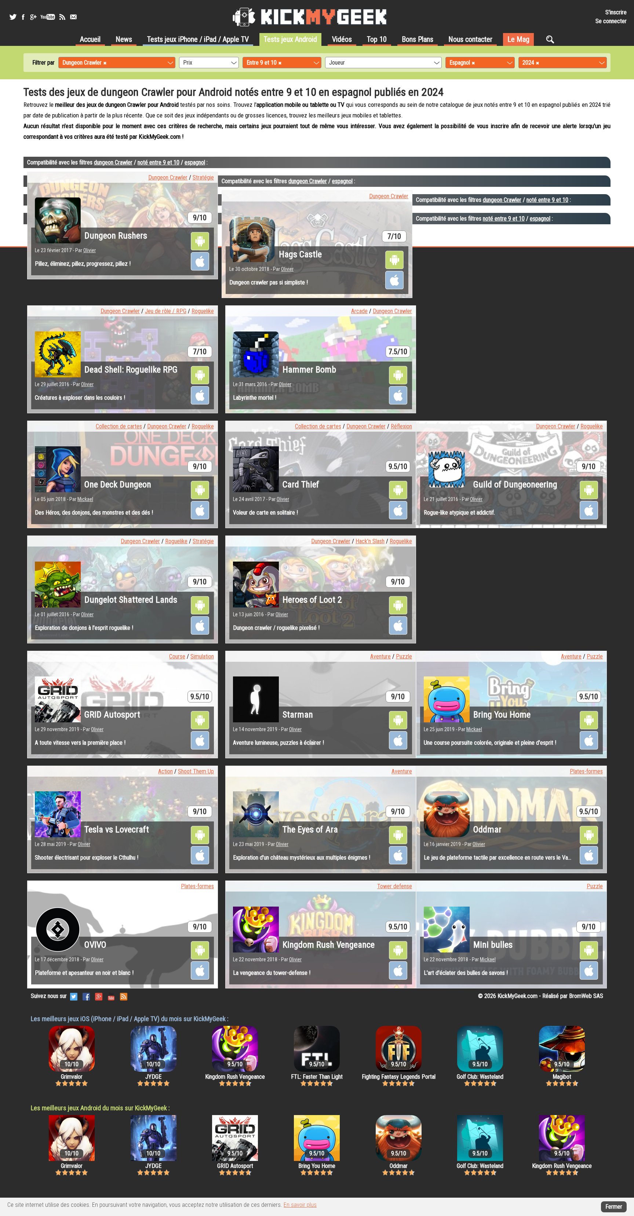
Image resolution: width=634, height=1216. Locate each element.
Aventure (380, 656)
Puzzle (404, 656)
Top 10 (377, 39)
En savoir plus (300, 1204)
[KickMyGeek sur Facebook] (23, 16)
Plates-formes (586, 771)
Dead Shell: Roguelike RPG (131, 369)
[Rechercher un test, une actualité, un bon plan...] (552, 39)
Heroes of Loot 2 (312, 600)
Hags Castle (300, 254)
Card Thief (301, 484)
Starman (298, 714)
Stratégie (203, 177)
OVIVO (95, 945)
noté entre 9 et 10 (158, 162)
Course (177, 656)
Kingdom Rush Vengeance (329, 945)
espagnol (195, 162)
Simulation (202, 656)
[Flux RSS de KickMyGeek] (62, 16)
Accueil (90, 39)
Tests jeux (198, 39)
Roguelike (203, 311)
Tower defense (394, 886)
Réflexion (401, 426)
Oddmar (487, 829)
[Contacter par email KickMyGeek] (73, 16)
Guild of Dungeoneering (515, 484)
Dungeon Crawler (167, 177)
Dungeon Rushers (115, 236)
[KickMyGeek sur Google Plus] (33, 16)
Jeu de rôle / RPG (165, 311)
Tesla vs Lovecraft (116, 829)
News (124, 39)
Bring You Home (502, 714)
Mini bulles (493, 945)
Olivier (89, 250)
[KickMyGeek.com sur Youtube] (111, 995)
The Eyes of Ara (310, 829)
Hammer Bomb (309, 369)
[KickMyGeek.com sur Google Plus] (98, 995)
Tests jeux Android (290, 39)
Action (165, 771)
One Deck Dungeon (117, 484)
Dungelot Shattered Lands (130, 600)
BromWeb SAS (586, 995)
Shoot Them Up (196, 771)
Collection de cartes (119, 426)
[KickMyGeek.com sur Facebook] (86, 995)
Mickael (85, 499)
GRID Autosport (112, 714)
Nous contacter (470, 39)
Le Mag (518, 39)
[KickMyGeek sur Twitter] (12, 16)
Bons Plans (417, 39)
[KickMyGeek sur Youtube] (48, 16)
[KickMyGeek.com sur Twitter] (73, 995)
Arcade (359, 311)
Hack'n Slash (370, 541)
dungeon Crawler (113, 162)
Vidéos (342, 39)
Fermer (613, 1206)
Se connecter (611, 21)
